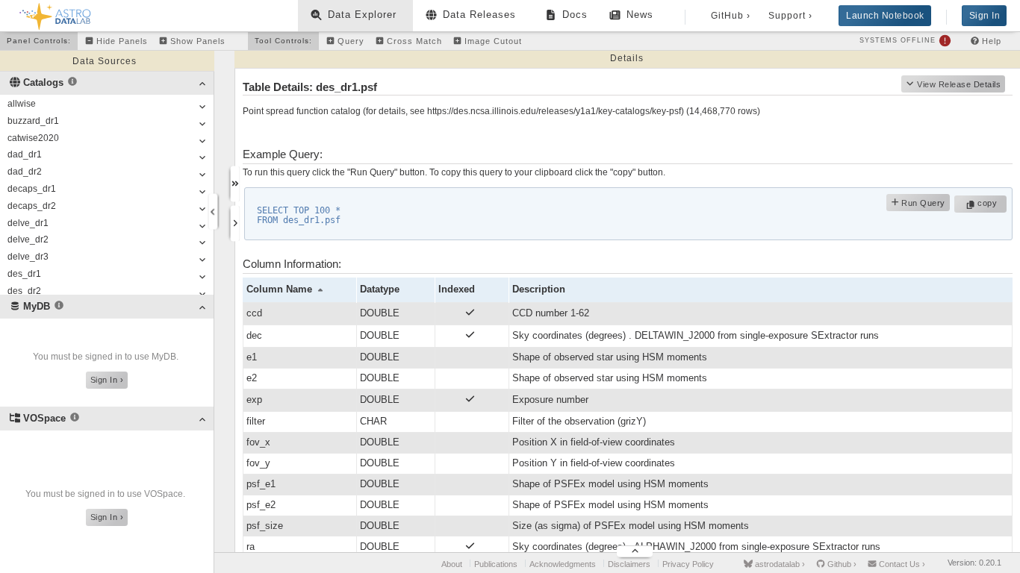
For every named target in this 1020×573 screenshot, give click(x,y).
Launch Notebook (885, 15)
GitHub (730, 15)
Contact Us (901, 564)
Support (790, 15)
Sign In (985, 15)
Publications (495, 564)
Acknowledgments (562, 564)
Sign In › (107, 379)
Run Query (922, 202)
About (451, 564)
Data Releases (479, 14)
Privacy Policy (688, 564)
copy (989, 202)
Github (840, 564)
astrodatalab (779, 564)
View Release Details (959, 84)
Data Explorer (362, 14)
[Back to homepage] (55, 13)
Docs (575, 14)
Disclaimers (629, 564)
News (639, 14)
